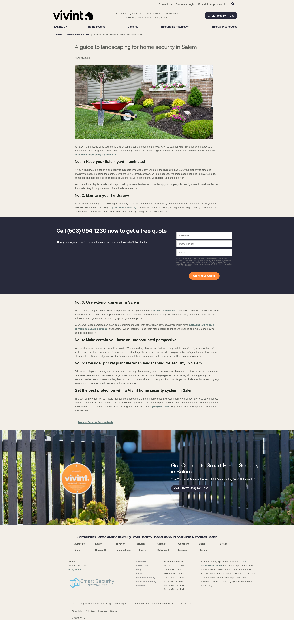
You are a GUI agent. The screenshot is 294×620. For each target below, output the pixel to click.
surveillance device (164, 310)
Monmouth (100, 549)
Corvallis (162, 543)
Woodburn (183, 543)
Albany (78, 549)
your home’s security (124, 207)
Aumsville (79, 543)
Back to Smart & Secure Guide (95, 422)
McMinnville (163, 549)
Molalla (223, 543)
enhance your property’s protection (95, 154)
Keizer (98, 543)
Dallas (202, 543)
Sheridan (203, 549)
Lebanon (182, 549)
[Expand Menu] (107, 26)
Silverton (120, 543)
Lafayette (141, 549)
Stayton (141, 543)
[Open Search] (232, 3)
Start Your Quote (204, 276)
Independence (123, 549)
